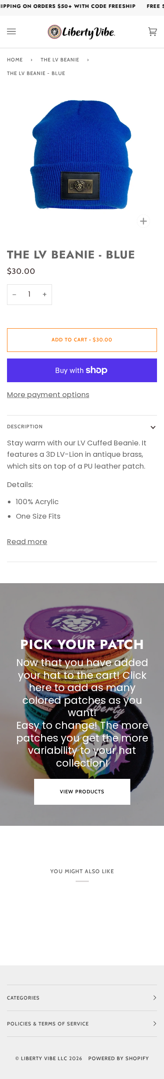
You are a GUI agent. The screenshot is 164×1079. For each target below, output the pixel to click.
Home (15, 60)
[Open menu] (20, 32)
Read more (27, 542)
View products (82, 792)
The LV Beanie (60, 60)
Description (25, 426)
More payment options (48, 395)
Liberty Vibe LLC (44, 1058)
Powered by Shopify (118, 1058)
